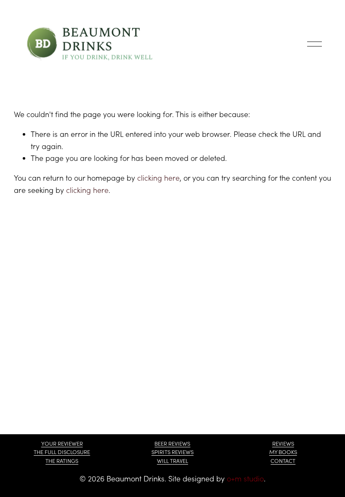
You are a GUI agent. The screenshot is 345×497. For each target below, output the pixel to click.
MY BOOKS (283, 451)
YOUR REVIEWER (62, 443)
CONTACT (283, 460)
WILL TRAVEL (172, 460)
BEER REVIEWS (172, 443)
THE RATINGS (61, 460)
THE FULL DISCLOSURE (62, 451)
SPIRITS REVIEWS (172, 451)
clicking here (158, 178)
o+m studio (245, 478)
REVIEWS (283, 443)
